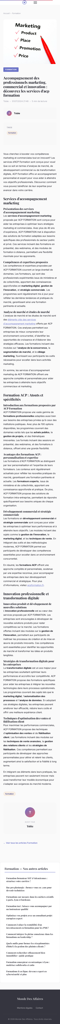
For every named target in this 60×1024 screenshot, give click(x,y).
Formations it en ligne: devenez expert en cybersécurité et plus (26, 973)
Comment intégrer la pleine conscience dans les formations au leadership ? (29, 935)
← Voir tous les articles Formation (20, 843)
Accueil (6, 13)
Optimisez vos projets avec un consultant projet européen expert (29, 917)
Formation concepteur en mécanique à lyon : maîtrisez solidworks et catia (28, 963)
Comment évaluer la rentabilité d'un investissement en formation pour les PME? (27, 926)
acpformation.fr (35, 585)
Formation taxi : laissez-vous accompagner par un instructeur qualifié (29, 907)
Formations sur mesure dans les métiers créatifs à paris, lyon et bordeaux (30, 898)
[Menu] (35, 2)
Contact (39, 1008)
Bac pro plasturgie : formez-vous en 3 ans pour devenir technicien (29, 889)
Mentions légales (24, 1008)
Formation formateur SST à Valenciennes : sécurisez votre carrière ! (26, 880)
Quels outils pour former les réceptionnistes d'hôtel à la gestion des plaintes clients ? (27, 945)
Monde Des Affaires (30, 999)
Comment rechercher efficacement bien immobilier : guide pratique (25, 954)
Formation (16, 13)
